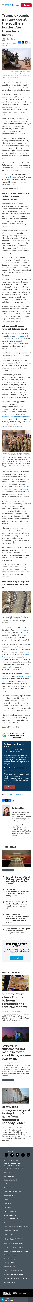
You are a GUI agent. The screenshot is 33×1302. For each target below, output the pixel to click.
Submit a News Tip (10, 1211)
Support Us (7, 1207)
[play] (3, 1300)
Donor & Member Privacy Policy (14, 1243)
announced (14, 165)
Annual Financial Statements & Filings (16, 1251)
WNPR (12, 1167)
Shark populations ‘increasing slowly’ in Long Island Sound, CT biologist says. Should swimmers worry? (17, 918)
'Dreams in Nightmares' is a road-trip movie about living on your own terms (16, 1052)
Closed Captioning (9, 1259)
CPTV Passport (8, 1234)
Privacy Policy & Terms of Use (13, 1247)
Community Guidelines (11, 1231)
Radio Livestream (9, 1223)
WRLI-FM (21, 1167)
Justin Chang (6, 1063)
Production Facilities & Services (14, 1274)
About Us (7, 1172)
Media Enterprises (9, 1195)
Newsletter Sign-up (10, 1215)
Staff (5, 1184)
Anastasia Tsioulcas (8, 1127)
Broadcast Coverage (10, 1255)
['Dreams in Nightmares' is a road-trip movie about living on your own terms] (15, 1034)
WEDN (10, 1165)
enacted (22, 204)
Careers (6, 1199)
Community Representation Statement (16, 1227)
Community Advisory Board (12, 1192)
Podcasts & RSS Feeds (11, 1219)
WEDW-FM (7, 1167)
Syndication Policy (9, 1266)
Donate (27, 5)
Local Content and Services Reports (15, 1278)
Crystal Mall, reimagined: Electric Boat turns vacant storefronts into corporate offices (17, 905)
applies (18, 279)
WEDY (19, 1165)
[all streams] (30, 1299)
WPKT (17, 1167)
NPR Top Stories (15, 794)
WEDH (5, 1165)
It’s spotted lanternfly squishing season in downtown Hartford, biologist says (18, 893)
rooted (11, 233)
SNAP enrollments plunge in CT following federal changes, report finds (18, 931)
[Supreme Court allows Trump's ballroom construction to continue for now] (15, 983)
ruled (4, 698)
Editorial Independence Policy (13, 1270)
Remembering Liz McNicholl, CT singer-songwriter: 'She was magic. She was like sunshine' (18, 880)
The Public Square (9, 1282)
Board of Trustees (9, 1188)
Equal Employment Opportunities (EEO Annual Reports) (16, 1239)
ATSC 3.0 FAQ (19, 1168)
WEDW (15, 1165)
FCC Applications (9, 1263)
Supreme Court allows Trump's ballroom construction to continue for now (14, 1000)
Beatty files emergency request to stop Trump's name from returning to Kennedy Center (16, 1115)
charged (12, 177)
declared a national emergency (15, 417)
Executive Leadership (10, 1180)
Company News (9, 1176)
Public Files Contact (9, 1168)
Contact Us (7, 1203)
